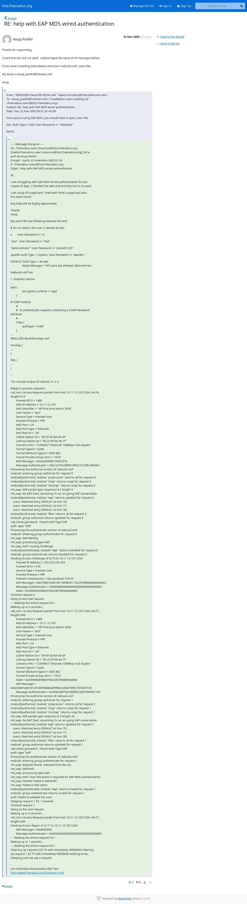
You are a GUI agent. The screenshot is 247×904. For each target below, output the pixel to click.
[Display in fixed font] (144, 882)
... (4, 89)
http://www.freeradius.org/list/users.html (37, 873)
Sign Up (185, 6)
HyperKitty (124, 898)
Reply (9, 886)
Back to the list (169, 43)
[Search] (241, 6)
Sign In (167, 6)
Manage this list (143, 6)
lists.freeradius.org (17, 6)
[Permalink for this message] (150, 882)
